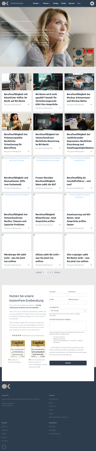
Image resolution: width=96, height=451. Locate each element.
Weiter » (57, 272)
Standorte (5, 430)
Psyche (51, 410)
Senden (68, 363)
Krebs (50, 402)
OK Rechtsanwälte (16, 3)
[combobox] (68, 310)
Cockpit (51, 413)
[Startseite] (5, 3)
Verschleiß (52, 406)
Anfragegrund (54, 307)
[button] (4, 447)
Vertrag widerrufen (55, 433)
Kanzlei (35, 3)
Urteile (63, 3)
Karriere (72, 3)
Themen (46, 3)
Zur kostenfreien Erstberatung (43, 44)
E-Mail (52, 299)
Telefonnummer (73, 299)
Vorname (53, 291)
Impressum (52, 426)
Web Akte (5, 441)
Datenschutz (52, 430)
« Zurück (39, 272)
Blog (78, 3)
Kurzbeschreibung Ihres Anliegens (60, 319)
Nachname (72, 291)
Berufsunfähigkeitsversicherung (58, 417)
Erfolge (55, 3)
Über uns (4, 426)
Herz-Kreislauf (53, 399)
